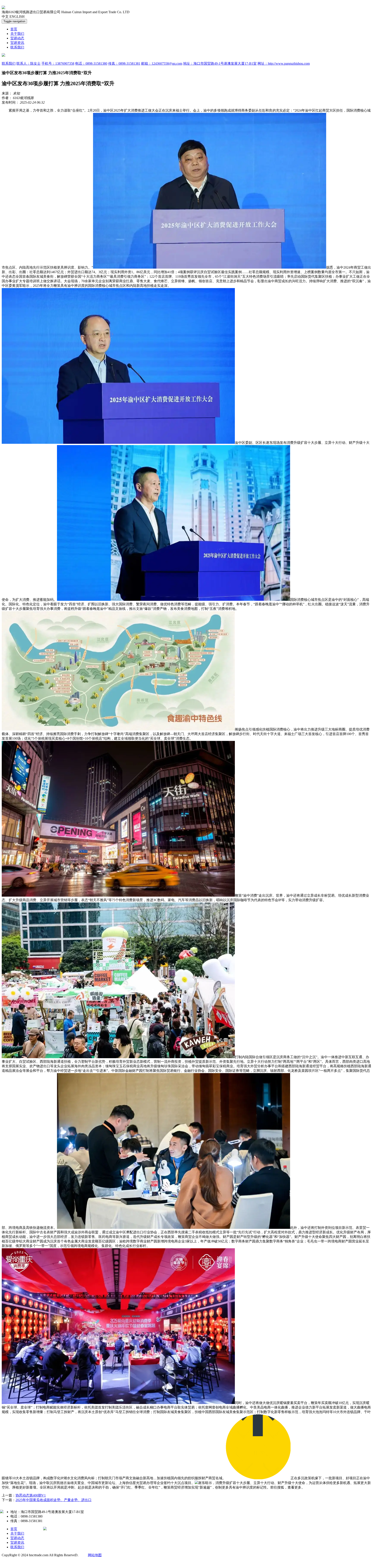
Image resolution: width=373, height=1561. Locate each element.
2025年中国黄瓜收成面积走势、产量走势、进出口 (54, 1500)
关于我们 (17, 33)
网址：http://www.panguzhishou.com (284, 63)
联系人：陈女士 (28, 63)
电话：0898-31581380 (91, 63)
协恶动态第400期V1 (31, 1495)
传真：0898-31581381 (124, 63)
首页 (13, 29)
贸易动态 (17, 38)
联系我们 (17, 47)
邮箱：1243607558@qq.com (161, 63)
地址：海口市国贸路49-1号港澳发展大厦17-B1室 (220, 63)
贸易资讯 (17, 43)
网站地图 (95, 1555)
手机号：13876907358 (57, 63)
